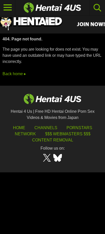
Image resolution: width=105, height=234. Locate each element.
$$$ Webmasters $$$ (67, 134)
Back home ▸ (14, 74)
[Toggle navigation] (7, 7)
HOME (19, 128)
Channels (45, 128)
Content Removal (52, 140)
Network (25, 134)
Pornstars (79, 128)
